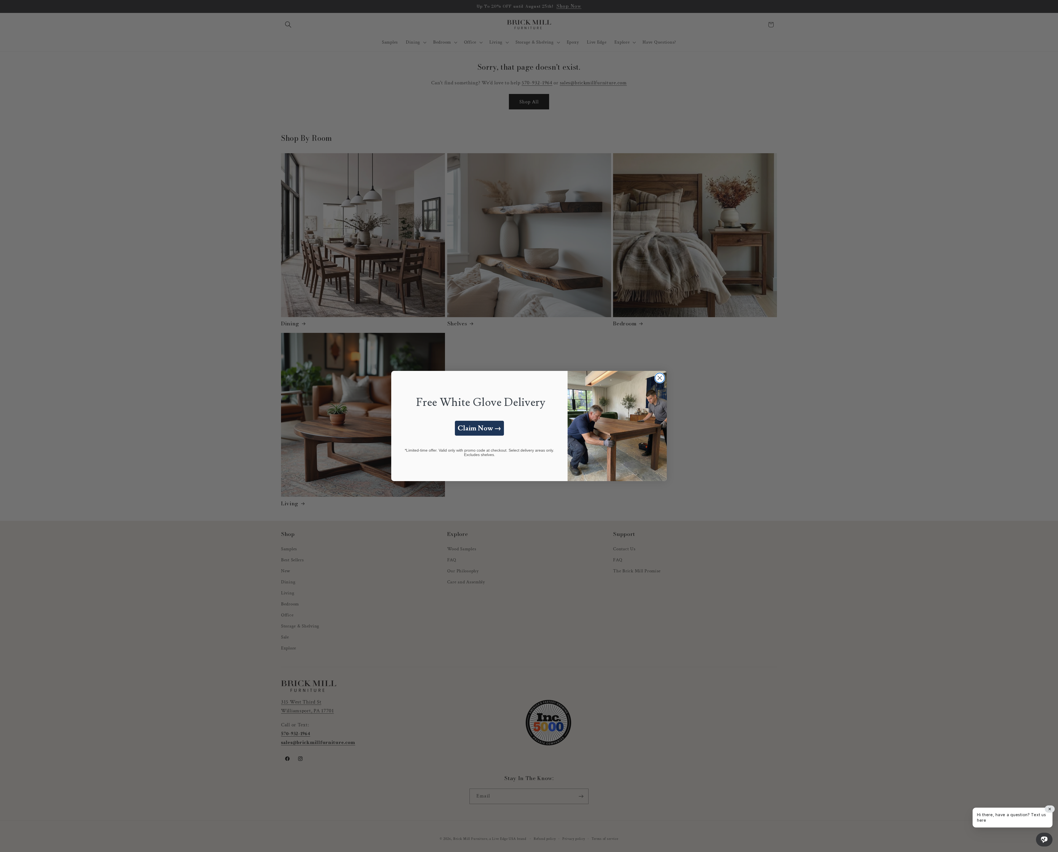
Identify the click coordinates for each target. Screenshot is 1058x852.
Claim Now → (479, 428)
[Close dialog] (660, 378)
